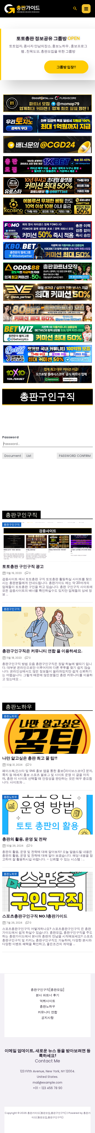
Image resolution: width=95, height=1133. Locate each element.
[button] (75, 9)
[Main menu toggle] (86, 8)
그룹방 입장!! (66, 67)
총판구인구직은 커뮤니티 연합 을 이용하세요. (42, 651)
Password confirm (75, 456)
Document (12, 456)
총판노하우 (47, 1006)
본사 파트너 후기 (47, 995)
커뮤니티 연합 (47, 1012)
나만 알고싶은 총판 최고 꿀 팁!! (29, 758)
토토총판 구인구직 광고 (23, 566)
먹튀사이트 (47, 1001)
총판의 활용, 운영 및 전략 (24, 839)
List (29, 456)
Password (10, 437)
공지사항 (47, 1018)
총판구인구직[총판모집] (47, 990)
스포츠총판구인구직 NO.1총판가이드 (34, 916)
